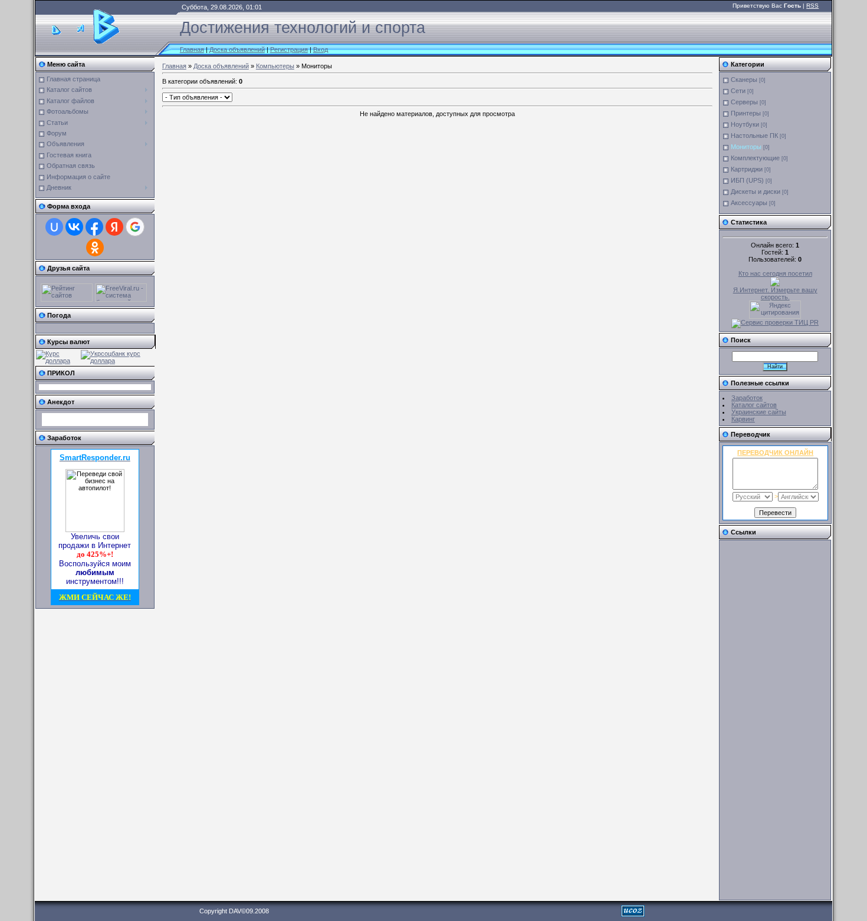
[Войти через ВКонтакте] (74, 227)
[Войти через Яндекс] (114, 227)
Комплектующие (755, 157)
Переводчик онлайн (775, 452)
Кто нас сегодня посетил (775, 273)
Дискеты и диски (755, 191)
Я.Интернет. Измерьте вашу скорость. (775, 293)
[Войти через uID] (54, 227)
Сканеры (744, 79)
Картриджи (747, 169)
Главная (192, 49)
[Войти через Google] (135, 226)
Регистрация (289, 49)
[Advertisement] (769, 720)
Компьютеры (275, 66)
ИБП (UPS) (747, 180)
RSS (812, 5)
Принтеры (746, 113)
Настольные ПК (754, 135)
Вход (320, 49)
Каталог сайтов (754, 404)
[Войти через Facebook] (94, 227)
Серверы (744, 101)
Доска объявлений (237, 49)
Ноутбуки (745, 124)
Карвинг (743, 418)
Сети (738, 90)
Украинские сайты (758, 411)
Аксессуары (749, 202)
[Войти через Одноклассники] (95, 247)
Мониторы (746, 146)
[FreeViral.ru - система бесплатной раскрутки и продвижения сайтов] (121, 299)
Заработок (747, 397)
